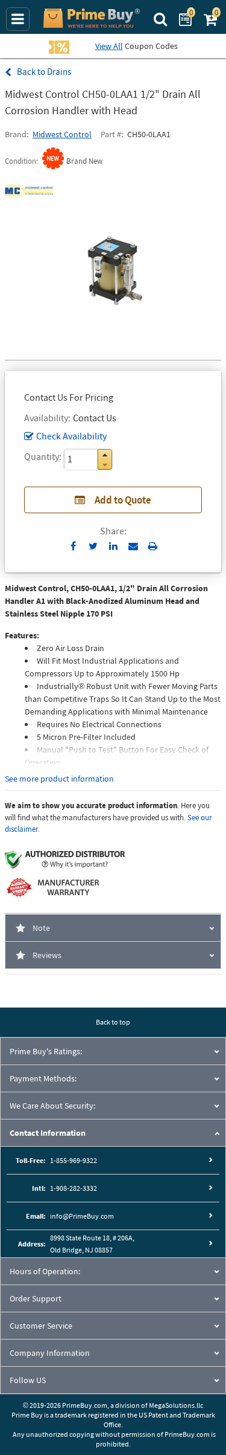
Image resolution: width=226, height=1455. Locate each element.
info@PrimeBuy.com (82, 1215)
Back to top (113, 1021)
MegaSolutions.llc (176, 1405)
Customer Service (41, 1325)
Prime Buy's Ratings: (46, 1051)
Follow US (28, 1380)
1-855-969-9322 (73, 1160)
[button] (104, 455)
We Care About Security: (52, 1105)
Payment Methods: (43, 1078)
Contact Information (48, 1132)
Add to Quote (123, 500)
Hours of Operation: (45, 1271)
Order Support (35, 1298)
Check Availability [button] (71, 436)
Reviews (47, 955)
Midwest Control (62, 134)
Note (41, 927)
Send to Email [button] (133, 546)
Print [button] (153, 546)
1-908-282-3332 (73, 1188)
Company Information (50, 1352)
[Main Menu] (18, 19)
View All (109, 46)
